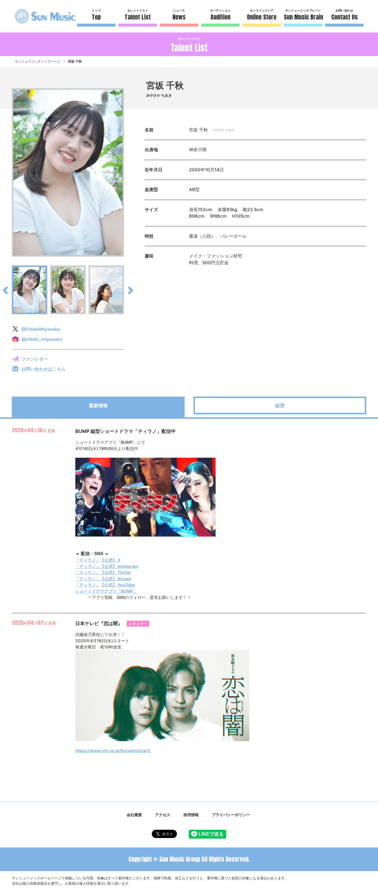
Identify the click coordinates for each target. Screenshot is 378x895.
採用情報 (191, 814)
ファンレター (34, 359)
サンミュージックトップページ (37, 61)
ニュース (178, 15)
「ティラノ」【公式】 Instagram (106, 566)
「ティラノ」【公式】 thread (103, 578)
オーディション (220, 15)
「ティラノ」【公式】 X (97, 560)
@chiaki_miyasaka (41, 339)
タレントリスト (138, 15)
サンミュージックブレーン (303, 15)
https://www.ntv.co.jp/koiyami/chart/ (112, 750)
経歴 (280, 405)
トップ (96, 15)
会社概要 (134, 814)
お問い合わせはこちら (43, 369)
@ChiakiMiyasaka (40, 329)
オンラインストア (261, 15)
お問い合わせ (344, 15)
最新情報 (98, 405)
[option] (68, 172)
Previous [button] (9, 172)
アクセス (162, 814)
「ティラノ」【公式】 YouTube (105, 584)
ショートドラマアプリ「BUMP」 (106, 591)
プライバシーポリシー (231, 814)
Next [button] (127, 172)
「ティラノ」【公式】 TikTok (103, 572)
